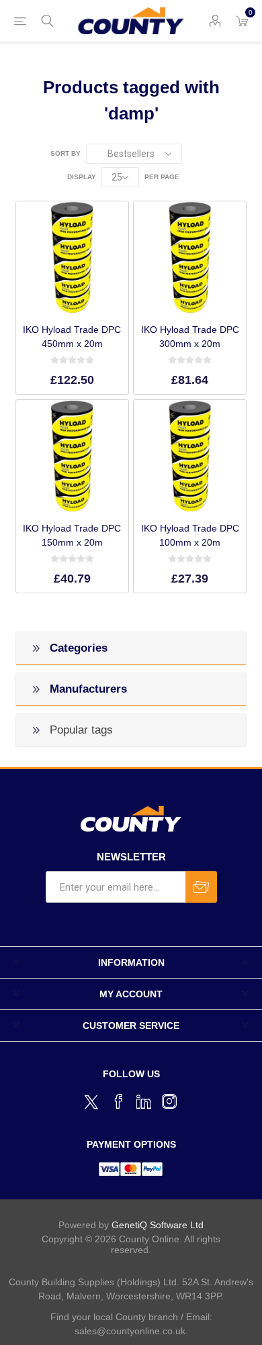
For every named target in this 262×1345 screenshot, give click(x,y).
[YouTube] (144, 1101)
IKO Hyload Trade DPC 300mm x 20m (189, 336)
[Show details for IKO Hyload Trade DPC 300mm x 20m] (189, 257)
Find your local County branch (114, 1316)
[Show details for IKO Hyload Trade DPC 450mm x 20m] (72, 257)
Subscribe (201, 887)
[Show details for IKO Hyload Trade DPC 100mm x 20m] (189, 455)
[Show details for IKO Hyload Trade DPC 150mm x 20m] (72, 455)
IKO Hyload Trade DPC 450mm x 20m (72, 336)
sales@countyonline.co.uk (130, 1331)
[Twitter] (92, 1100)
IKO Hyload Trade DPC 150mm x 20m (72, 535)
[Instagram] (169, 1101)
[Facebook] (118, 1101)
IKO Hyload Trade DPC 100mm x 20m (189, 535)
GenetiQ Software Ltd (158, 1224)
